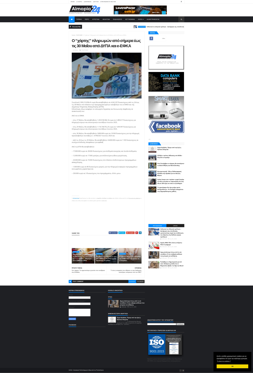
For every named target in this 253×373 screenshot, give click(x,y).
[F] (180, 370)
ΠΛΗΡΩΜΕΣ (79, 35)
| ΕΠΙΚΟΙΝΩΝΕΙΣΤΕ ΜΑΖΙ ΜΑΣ (108, 1)
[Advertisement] (107, 216)
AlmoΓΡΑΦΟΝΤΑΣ (153, 19)
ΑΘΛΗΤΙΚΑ (106, 19)
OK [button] (232, 366)
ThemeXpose (100, 370)
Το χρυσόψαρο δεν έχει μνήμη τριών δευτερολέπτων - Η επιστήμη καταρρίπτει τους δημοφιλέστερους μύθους (170, 189)
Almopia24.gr (76, 198)
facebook (140, 281)
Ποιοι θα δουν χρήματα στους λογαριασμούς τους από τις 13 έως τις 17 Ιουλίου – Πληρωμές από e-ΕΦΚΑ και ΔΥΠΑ (82, 257)
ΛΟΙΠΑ (140, 19)
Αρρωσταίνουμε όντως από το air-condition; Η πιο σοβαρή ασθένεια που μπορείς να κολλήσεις (171, 254)
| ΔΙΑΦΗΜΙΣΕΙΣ (88, 1)
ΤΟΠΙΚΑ (79, 19)
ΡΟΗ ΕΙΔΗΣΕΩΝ (157, 225)
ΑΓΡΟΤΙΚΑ (95, 19)
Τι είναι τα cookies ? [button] (224, 361)
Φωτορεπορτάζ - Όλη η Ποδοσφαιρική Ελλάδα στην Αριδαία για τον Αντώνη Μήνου (169, 173)
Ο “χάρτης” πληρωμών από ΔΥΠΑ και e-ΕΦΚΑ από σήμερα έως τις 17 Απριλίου (130, 258)
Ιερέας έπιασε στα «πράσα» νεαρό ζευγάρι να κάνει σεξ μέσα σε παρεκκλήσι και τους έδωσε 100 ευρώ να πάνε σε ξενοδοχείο (170, 181)
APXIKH (73, 1)
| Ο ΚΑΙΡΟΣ (79, 1)
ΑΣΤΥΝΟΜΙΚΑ (130, 19)
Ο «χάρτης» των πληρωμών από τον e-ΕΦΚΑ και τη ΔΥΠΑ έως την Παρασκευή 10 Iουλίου (106, 258)
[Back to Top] (183, 370)
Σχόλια (175, 225)
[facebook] (181, 1)
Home (73, 35)
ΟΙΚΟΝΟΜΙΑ (129, 27)
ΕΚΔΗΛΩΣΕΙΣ (117, 19)
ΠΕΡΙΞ (87, 19)
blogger (132, 281)
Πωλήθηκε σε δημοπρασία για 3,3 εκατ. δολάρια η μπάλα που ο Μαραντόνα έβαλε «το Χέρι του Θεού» (172, 264)
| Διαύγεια (96, 1)
